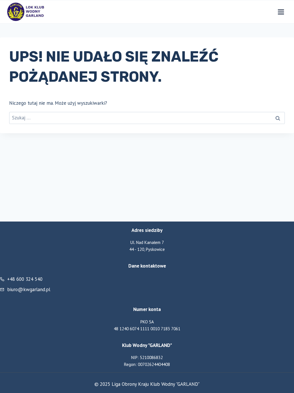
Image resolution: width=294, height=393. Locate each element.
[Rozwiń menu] (281, 12)
